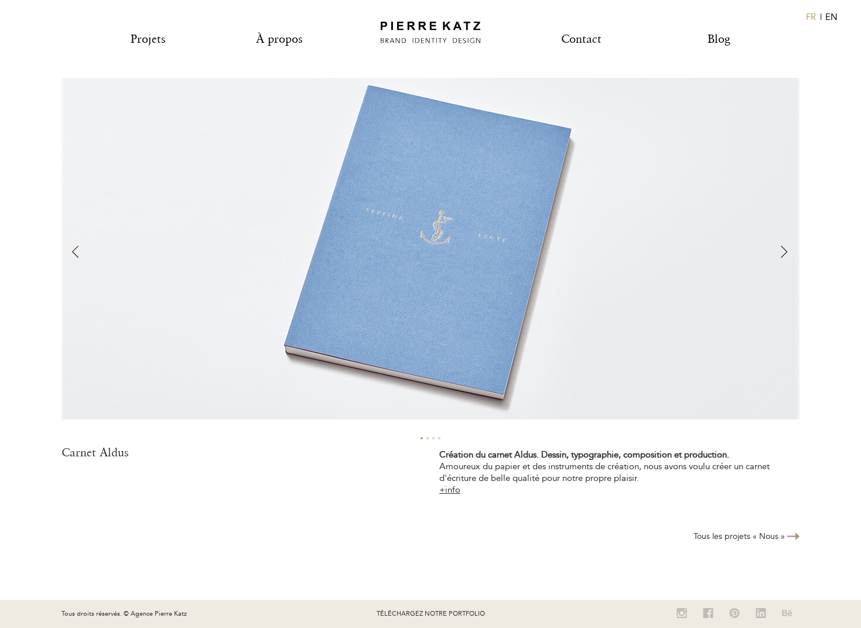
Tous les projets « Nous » (740, 536)
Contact (581, 39)
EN (831, 17)
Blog (719, 39)
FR (811, 17)
